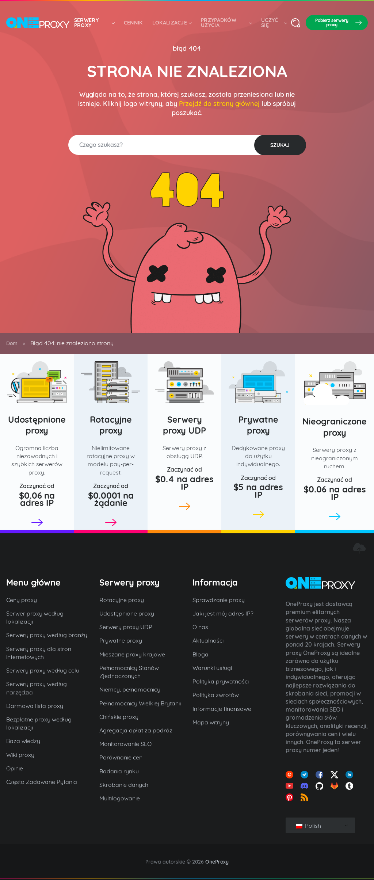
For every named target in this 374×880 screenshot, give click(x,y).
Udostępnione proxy (37, 425)
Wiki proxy (20, 754)
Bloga (200, 654)
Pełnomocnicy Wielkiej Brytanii (140, 703)
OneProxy (217, 861)
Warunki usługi (212, 667)
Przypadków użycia (218, 22)
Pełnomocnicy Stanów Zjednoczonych (129, 671)
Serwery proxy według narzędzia (36, 688)
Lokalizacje (169, 22)
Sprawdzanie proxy (218, 599)
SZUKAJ (280, 145)
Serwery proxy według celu (42, 670)
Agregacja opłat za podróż (135, 730)
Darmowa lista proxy (34, 705)
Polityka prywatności (220, 681)
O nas (200, 627)
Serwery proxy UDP (184, 425)
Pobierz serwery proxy (332, 22)
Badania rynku (119, 771)
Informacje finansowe (221, 708)
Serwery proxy (86, 22)
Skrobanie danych (123, 784)
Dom (12, 343)
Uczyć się (269, 22)
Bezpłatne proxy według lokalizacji (39, 723)
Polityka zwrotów (215, 694)
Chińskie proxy (118, 716)
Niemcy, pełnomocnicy (129, 689)
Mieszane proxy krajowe (132, 654)
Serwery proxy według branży (46, 635)
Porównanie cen (120, 757)
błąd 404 (187, 48)
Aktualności (208, 640)
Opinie (14, 768)
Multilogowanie (119, 798)
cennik (133, 22)
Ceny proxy (21, 599)
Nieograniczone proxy (334, 427)
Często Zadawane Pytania (41, 781)
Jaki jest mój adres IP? (222, 613)
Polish (312, 825)
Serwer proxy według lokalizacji (35, 617)
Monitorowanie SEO (125, 743)
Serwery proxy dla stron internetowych (38, 652)
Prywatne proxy (258, 425)
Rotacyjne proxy (111, 425)
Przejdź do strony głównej (219, 103)
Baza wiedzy (23, 740)
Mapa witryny (210, 722)
